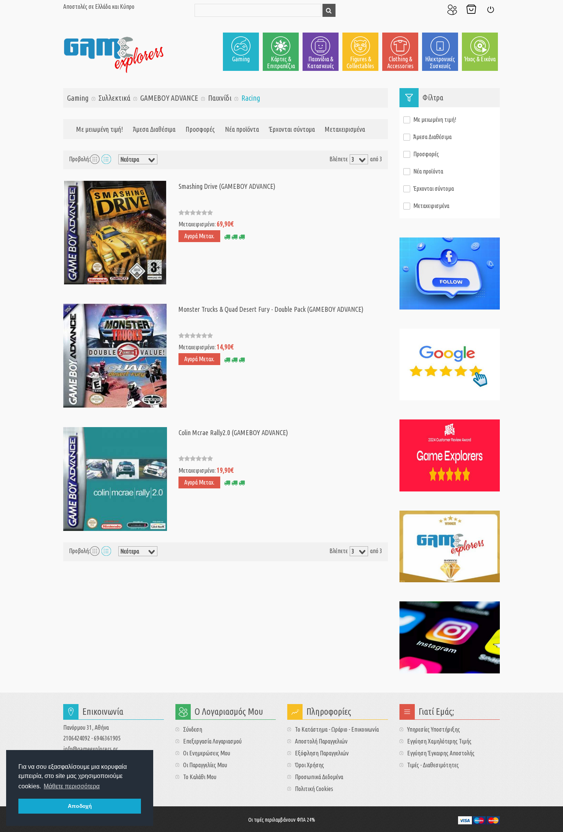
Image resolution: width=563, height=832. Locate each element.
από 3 (376, 159)
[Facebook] (449, 273)
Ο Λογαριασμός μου (452, 9)
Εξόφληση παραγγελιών (322, 753)
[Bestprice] (449, 455)
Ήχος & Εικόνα (480, 59)
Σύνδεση (490, 9)
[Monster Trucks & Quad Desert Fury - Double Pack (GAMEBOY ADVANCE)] (115, 355)
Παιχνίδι (219, 97)
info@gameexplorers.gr (90, 748)
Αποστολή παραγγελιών (321, 741)
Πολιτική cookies (314, 788)
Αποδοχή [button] (80, 806)
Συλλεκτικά (114, 97)
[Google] (449, 365)
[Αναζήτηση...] (329, 10)
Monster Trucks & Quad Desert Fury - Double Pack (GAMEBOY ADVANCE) (270, 309)
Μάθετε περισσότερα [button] (72, 786)
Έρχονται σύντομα (292, 129)
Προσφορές (200, 129)
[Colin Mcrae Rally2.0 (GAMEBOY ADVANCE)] (115, 478)
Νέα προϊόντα (242, 129)
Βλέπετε (338, 159)
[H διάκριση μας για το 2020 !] (449, 547)
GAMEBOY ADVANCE (169, 97)
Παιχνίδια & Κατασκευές (320, 62)
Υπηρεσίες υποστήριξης (433, 729)
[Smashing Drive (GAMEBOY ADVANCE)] (115, 232)
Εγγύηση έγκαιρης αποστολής (441, 753)
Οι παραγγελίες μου (205, 765)
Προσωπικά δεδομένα (319, 776)
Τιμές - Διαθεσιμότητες (433, 765)
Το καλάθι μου (199, 776)
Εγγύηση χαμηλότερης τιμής (439, 741)
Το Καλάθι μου (471, 9)
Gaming (241, 59)
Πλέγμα (95, 159)
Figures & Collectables (360, 62)
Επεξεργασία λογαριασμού (212, 741)
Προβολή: (79, 159)
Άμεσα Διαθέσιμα (154, 129)
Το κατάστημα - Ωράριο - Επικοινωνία (337, 729)
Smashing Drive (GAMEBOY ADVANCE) (226, 186)
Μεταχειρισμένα (345, 129)
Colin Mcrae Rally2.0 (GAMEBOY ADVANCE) (233, 432)
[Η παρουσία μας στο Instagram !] (449, 637)
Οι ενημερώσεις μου (206, 753)
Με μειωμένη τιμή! (99, 129)
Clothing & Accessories (400, 62)
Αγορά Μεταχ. (199, 236)
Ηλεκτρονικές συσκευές (440, 62)
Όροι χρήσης (309, 765)
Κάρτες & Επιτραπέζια (281, 62)
